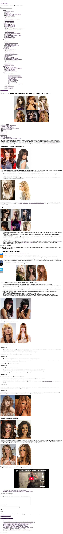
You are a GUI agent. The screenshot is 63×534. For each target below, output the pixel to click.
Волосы (4, 10)
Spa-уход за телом (9, 64)
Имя (1, 507)
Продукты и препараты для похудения (13, 68)
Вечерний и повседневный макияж (12, 33)
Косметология (6, 39)
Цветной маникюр (12, 81)
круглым (20, 203)
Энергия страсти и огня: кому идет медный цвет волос (14, 525)
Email (2, 509)
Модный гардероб (9, 88)
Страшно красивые (9, 87)
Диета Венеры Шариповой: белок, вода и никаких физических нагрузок (18, 527)
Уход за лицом (6, 48)
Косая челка (25, 242)
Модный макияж (8, 27)
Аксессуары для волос (10, 16)
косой (5, 393)
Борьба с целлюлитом (10, 57)
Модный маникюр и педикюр (14, 75)
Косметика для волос (9, 22)
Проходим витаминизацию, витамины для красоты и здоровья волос (18, 491)
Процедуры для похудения (11, 71)
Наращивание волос (9, 21)
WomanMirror (4, 3)
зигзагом (9, 393)
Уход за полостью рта (9, 51)
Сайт (1, 511)
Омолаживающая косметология (12, 45)
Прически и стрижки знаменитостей (13, 14)
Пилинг (7, 47)
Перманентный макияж (10, 37)
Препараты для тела (9, 65)
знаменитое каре (46, 143)
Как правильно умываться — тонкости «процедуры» (14, 528)
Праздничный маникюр (13, 80)
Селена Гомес (26, 442)
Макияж (4, 23)
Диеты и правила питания (10, 67)
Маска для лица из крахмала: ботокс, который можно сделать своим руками (19, 520)
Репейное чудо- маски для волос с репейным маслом (14, 490)
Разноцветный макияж (10, 25)
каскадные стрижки (21, 253)
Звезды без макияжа (9, 86)
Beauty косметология (9, 46)
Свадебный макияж (9, 32)
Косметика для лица (9, 53)
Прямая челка (59, 241)
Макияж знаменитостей (10, 26)
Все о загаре (8, 62)
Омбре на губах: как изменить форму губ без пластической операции (17, 523)
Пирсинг (7, 40)
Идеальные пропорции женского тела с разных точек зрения (15, 524)
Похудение (5, 66)
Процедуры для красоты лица (11, 54)
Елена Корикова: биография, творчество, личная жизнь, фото (16, 529)
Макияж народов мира (10, 38)
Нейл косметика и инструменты (14, 76)
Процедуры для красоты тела (11, 60)
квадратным (31, 203)
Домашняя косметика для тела (11, 58)
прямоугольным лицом (39, 203)
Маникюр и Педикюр (10, 73)
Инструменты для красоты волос (12, 18)
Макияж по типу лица (10, 24)
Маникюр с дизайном (12, 79)
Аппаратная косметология (10, 44)
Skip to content (3, 1)
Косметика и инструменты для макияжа (13, 29)
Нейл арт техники (11, 78)
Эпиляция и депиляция (10, 61)
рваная (31, 242)
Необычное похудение (10, 70)
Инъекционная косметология (11, 43)
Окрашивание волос (9, 19)
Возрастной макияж (9, 36)
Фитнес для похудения (10, 69)
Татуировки (7, 42)
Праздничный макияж (10, 31)
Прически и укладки (9, 11)
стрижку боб (53, 143)
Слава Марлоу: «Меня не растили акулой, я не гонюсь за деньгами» (17, 530)
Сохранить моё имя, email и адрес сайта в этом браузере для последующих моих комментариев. (22, 513)
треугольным (25, 203)
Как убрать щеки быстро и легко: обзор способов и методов (15, 526)
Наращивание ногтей (12, 82)
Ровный (2, 393)
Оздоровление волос (9, 15)
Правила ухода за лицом (10, 49)
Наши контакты (3, 532)
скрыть (7, 124)
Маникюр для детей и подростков (15, 77)
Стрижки (7, 12)
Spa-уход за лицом (9, 55)
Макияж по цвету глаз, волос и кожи (13, 35)
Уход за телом (6, 56)
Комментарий (3, 504)
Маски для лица (8, 50)
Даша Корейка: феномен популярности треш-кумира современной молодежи (19, 522)
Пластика (7, 84)
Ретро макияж (8, 34)
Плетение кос (8, 13)
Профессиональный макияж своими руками (14, 28)
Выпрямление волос (9, 17)
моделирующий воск (47, 381)
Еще (4, 72)
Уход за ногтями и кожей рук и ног (15, 83)
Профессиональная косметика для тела (13, 59)
